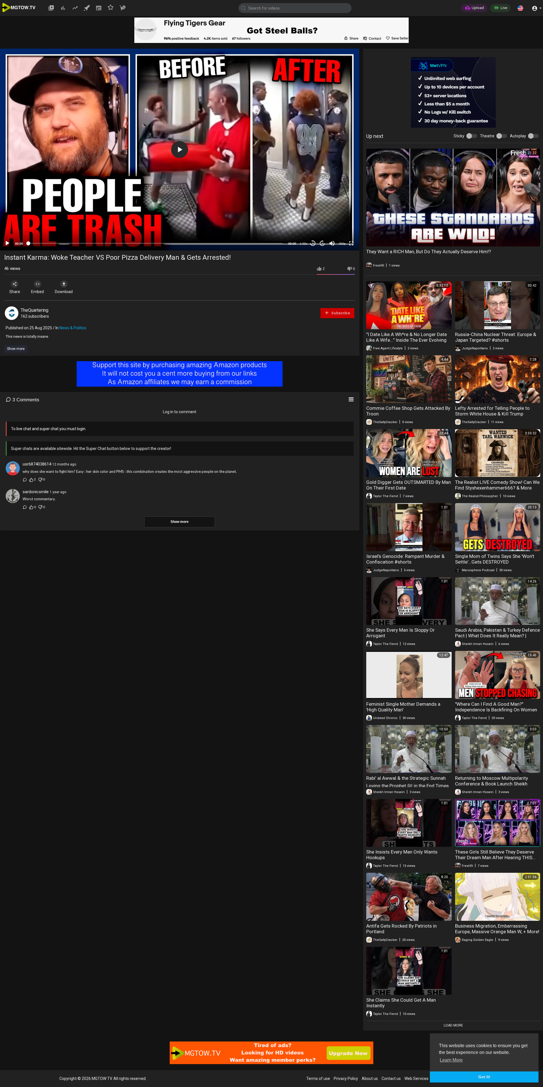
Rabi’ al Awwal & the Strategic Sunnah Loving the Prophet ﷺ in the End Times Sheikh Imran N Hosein (407, 786)
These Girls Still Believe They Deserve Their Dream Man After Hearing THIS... (495, 854)
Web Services (416, 1078)
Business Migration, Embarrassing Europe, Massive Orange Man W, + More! (497, 928)
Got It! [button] (484, 1077)
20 (322, 243)
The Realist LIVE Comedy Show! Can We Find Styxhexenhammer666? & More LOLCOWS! (497, 487)
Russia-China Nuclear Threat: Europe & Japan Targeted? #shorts (495, 337)
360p (342, 243)
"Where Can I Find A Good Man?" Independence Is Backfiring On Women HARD (496, 709)
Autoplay (518, 136)
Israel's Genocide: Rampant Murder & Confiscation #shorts (405, 559)
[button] (520, 8)
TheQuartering (34, 310)
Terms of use (318, 1078)
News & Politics (72, 328)
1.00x (303, 243)
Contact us (391, 1078)
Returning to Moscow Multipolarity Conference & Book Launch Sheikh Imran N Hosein (491, 783)
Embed (37, 291)
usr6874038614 (37, 464)
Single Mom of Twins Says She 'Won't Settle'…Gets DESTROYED (494, 559)
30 (313, 243)
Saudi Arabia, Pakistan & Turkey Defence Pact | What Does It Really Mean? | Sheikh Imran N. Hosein (497, 635)
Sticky (459, 136)
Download (64, 291)
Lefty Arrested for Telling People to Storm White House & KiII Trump (492, 411)
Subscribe (340, 313)
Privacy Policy (346, 1078)
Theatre (487, 136)
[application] (179, 149)
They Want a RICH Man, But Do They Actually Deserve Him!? (428, 251)
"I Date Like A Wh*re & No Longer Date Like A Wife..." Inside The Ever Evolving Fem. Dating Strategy (406, 340)
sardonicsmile (36, 491)
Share (14, 291)
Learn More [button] (451, 1060)
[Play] (7, 243)
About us (370, 1078)
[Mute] (332, 243)
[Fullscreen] (351, 243)
